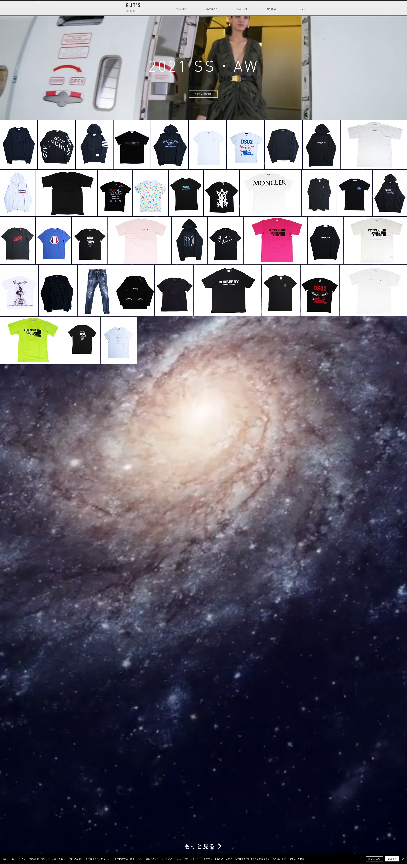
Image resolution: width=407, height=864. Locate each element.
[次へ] (389, 68)
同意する (392, 859)
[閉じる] (403, 858)
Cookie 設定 (374, 859)
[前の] (17, 68)
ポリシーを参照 (296, 859)
